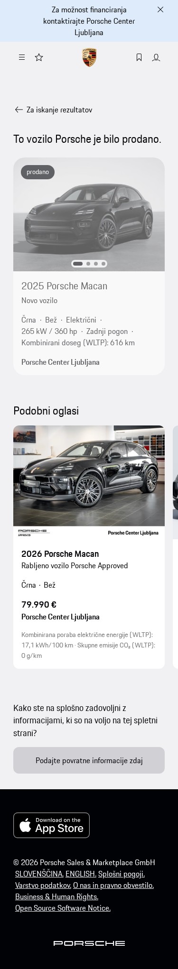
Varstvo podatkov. (43, 885)
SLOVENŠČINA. (39, 873)
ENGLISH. (81, 873)
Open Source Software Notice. (63, 908)
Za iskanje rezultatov (59, 109)
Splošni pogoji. (121, 873)
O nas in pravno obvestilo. (113, 885)
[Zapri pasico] (160, 9)
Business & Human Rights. (56, 896)
